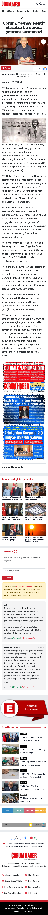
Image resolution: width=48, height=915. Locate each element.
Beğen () (18, 638)
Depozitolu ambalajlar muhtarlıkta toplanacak (33, 763)
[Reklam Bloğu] (24, 710)
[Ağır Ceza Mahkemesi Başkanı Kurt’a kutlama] (12, 489)
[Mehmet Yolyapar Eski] (24, 130)
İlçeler (36, 11)
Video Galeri (24, 846)
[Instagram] (22, 838)
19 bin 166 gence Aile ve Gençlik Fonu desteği (32, 775)
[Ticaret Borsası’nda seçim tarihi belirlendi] (12, 510)
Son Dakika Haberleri (12, 893)
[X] (17, 838)
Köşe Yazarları (12, 846)
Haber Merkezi (10, 74)
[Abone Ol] (45, 68)
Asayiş (23, 795)
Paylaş (7, 68)
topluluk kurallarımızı (24, 586)
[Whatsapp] (35, 838)
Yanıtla (9, 638)
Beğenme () (29, 638)
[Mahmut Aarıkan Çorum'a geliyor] (12, 530)
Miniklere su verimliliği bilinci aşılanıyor (33, 751)
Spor (44, 11)
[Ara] (40, 4)
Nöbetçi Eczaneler (12, 875)
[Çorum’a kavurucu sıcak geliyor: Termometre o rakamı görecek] (35, 530)
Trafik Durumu (33, 881)
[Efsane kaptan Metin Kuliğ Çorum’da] (35, 489)
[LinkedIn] (26, 838)
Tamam (30, 912)
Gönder (7, 578)
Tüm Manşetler (34, 887)
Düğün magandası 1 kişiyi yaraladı (31, 800)
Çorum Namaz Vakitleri (14, 881)
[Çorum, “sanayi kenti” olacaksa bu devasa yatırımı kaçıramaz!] (24, 51)
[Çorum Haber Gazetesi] (11, 4)
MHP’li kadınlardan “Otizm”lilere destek (31, 739)
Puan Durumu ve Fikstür (13, 887)
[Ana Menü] (44, 4)
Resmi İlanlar (23, 11)
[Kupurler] (24, 410)
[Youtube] (31, 838)
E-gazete (40, 843)
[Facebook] (13, 838)
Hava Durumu (33, 875)
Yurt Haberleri (36, 846)
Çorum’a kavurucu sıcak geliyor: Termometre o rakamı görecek (35, 540)
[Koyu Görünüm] (37, 4)
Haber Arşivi (33, 893)
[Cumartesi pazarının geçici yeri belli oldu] (35, 510)
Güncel (10, 11)
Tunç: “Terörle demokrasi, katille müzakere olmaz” (33, 788)
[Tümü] (45, 727)
